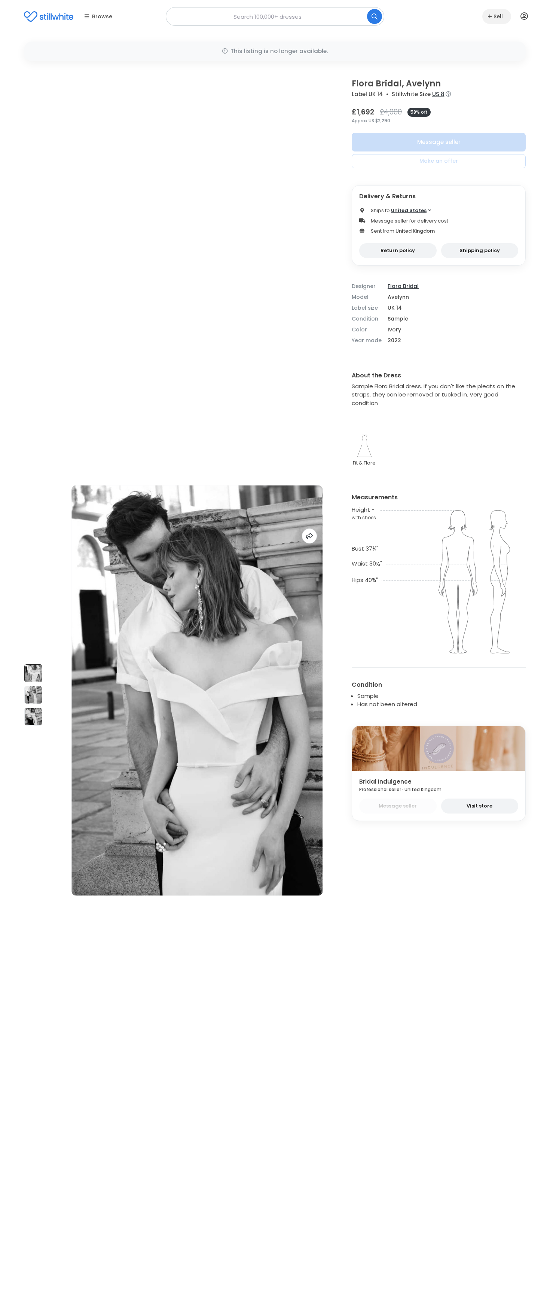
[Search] (374, 16)
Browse (102, 16)
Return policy (398, 250)
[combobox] (275, 16)
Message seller (439, 142)
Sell (498, 16)
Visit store (479, 805)
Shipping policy (479, 250)
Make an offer (438, 161)
